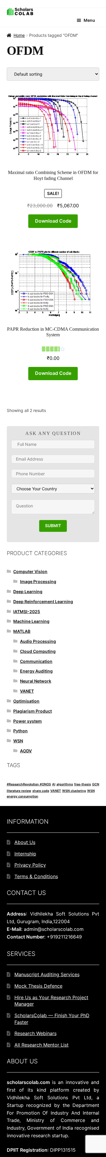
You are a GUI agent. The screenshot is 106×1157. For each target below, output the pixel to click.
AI (53, 784)
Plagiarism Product (32, 711)
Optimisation (26, 701)
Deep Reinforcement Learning (43, 601)
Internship (25, 854)
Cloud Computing (38, 651)
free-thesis (82, 784)
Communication (36, 661)
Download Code (53, 221)
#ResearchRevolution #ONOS (29, 784)
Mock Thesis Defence (38, 986)
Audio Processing (38, 641)
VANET (27, 690)
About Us (24, 842)
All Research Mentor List (41, 1045)
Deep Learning (27, 591)
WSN (18, 740)
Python (20, 730)
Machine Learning (31, 621)
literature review (19, 791)
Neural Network (35, 680)
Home (19, 35)
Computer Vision (30, 571)
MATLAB (21, 631)
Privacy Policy (30, 865)
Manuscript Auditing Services (47, 974)
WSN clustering (74, 791)
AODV (26, 750)
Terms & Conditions (36, 876)
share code (40, 791)
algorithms (65, 784)
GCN (95, 784)
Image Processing (38, 581)
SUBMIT (53, 525)
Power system (27, 721)
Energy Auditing (36, 670)
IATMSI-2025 (26, 611)
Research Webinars (35, 1033)
